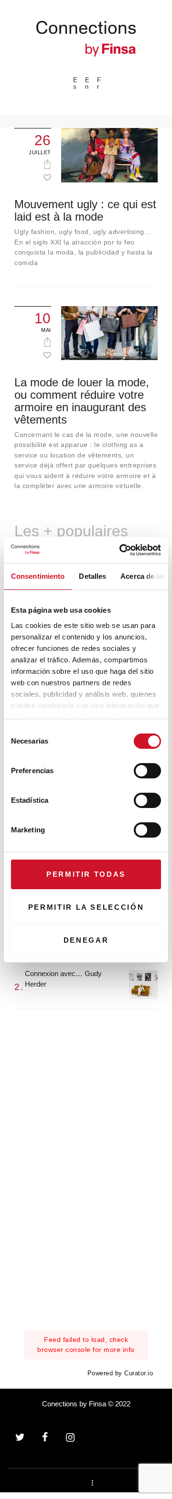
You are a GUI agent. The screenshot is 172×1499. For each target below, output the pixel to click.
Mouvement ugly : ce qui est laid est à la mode (85, 210)
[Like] (47, 177)
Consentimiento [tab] (37, 576)
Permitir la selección (86, 907)
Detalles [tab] (92, 576)
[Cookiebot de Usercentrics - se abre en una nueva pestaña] (121, 550)
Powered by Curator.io (120, 1373)
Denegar (86, 940)
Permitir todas (86, 874)
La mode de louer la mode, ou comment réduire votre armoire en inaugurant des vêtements (81, 401)
